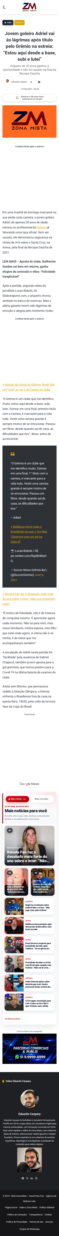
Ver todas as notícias (14, 1019)
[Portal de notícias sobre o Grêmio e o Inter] (29, 7)
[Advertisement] (29, 178)
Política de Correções (17, 1214)
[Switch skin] (4, 8)
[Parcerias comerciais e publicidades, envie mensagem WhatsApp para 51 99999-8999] (29, 1048)
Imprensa (19, 22)
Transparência (35, 1214)
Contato (48, 1214)
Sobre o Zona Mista (28, 1207)
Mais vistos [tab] (18, 799)
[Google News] (29, 784)
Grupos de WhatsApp (29, 1229)
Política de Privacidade (16, 1222)
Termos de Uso (36, 1222)
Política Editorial (46, 1207)
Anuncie (49, 1222)
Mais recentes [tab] (41, 799)
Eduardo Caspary (19, 82)
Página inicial (11, 1207)
